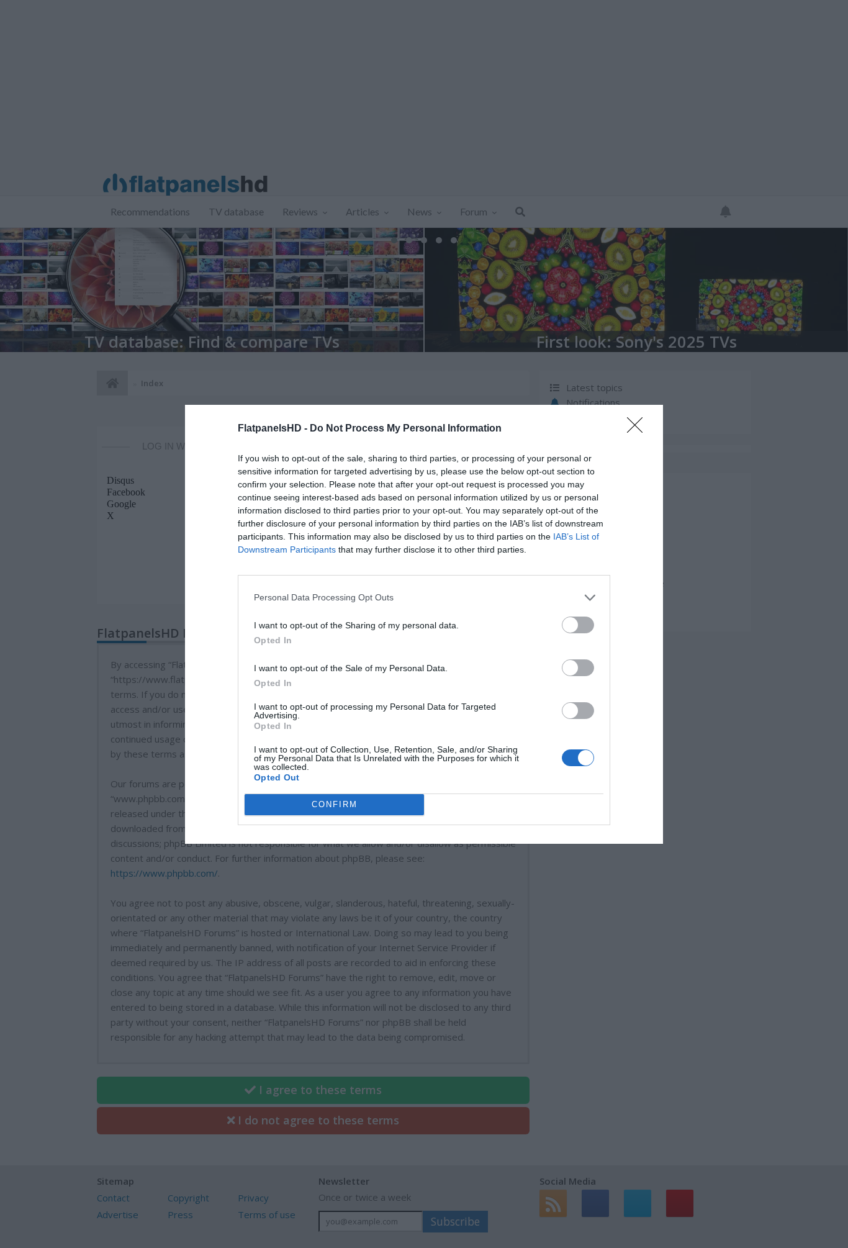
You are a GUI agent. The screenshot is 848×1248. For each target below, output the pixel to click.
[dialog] (424, 624)
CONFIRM (335, 804)
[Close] (639, 429)
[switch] (578, 625)
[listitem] (424, 597)
